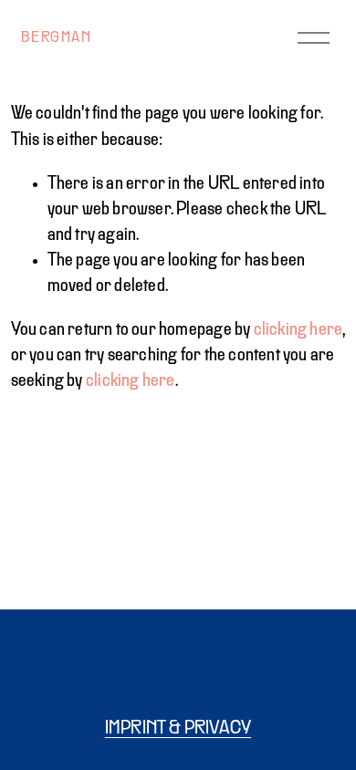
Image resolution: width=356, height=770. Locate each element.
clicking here (298, 330)
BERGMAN (56, 38)
